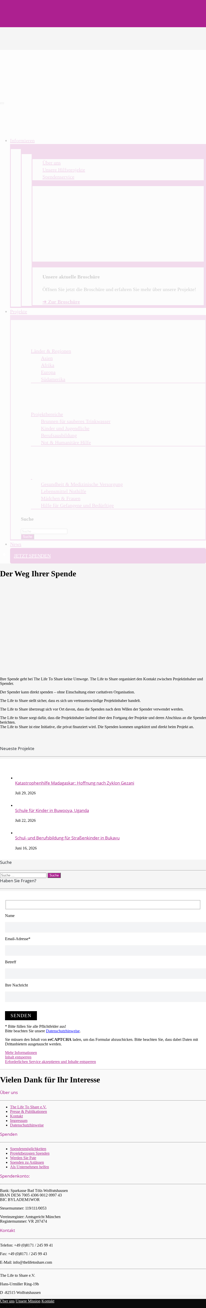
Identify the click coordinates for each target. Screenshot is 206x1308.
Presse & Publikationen (28, 1111)
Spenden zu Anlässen (27, 1162)
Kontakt (16, 1116)
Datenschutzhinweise (63, 1031)
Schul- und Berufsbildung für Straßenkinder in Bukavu (67, 838)
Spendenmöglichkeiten (28, 1149)
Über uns (7, 1301)
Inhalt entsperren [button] (18, 1057)
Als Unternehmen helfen (29, 1167)
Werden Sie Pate (23, 1158)
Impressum (18, 1120)
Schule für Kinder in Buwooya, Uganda (52, 810)
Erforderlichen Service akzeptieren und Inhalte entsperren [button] (50, 1061)
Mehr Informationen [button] (21, 1052)
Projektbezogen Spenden (29, 1153)
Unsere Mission (28, 1301)
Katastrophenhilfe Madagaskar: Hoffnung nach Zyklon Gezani (74, 783)
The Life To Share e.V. (28, 1107)
